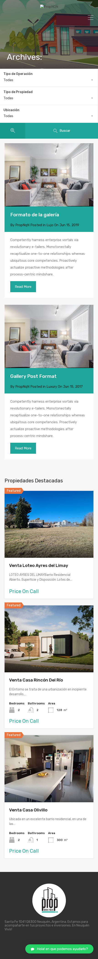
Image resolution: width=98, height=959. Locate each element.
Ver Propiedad (49, 544)
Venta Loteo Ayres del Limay (38, 565)
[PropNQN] (49, 7)
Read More (23, 287)
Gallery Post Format (33, 376)
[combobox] (49, 80)
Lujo (49, 225)
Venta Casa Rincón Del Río (36, 680)
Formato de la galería (34, 214)
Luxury (51, 387)
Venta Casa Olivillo (28, 810)
